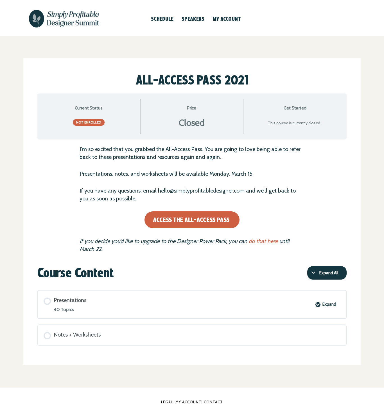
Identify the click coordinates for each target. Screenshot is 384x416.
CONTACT (213, 402)
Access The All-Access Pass (191, 220)
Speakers (193, 19)
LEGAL (167, 402)
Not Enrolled (88, 122)
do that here (263, 241)
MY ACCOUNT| (189, 402)
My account (227, 19)
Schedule (162, 19)
